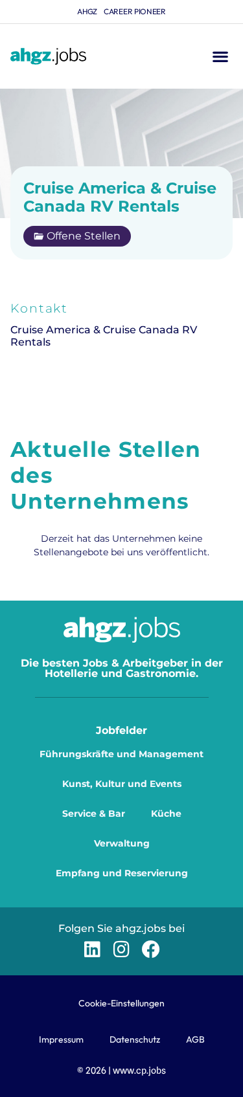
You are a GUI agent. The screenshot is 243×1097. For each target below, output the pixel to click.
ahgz (87, 11)
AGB (195, 1039)
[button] (220, 56)
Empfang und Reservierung (122, 873)
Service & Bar (93, 813)
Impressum (61, 1039)
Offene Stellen (84, 236)
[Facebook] (150, 949)
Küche (166, 813)
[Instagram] (121, 949)
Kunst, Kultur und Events (121, 784)
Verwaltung (122, 843)
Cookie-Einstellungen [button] (121, 1003)
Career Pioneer (135, 11)
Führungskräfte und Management (121, 754)
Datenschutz (135, 1039)
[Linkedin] (92, 949)
